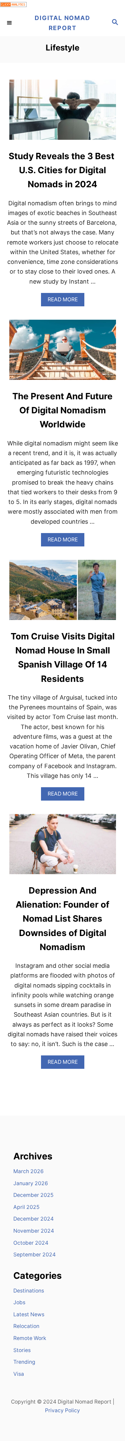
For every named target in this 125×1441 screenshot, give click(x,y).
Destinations (28, 1291)
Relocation (26, 1326)
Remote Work (29, 1338)
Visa (18, 1374)
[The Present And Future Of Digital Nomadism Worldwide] (62, 353)
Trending (24, 1362)
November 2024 (33, 1231)
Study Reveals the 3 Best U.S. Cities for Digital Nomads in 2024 (62, 170)
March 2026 (28, 1171)
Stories (22, 1350)
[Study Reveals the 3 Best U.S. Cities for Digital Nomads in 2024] (62, 113)
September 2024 (34, 1254)
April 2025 (26, 1207)
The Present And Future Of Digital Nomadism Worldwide (62, 410)
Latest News (28, 1314)
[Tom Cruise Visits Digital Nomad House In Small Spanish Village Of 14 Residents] (62, 593)
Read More (66, 301)
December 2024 (33, 1219)
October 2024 (30, 1243)
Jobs (19, 1302)
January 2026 (30, 1183)
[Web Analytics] (13, 4)
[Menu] (10, 22)
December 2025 (33, 1195)
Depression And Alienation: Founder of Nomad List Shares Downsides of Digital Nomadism (62, 918)
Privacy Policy (62, 1410)
